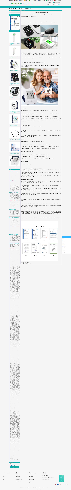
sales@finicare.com (57, 2)
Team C (63, 247)
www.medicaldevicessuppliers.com (48, 477)
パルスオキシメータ (19, 479)
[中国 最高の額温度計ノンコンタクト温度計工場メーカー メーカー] (14, 37)
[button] (19, 23)
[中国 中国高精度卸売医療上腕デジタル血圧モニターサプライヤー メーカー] (14, 105)
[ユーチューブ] (10, 465)
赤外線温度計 (18, 476)
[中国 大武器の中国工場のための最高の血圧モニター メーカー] (14, 77)
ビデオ (49, 6)
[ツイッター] (14, 465)
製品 (24, 6)
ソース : (36, 14)
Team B (63, 243)
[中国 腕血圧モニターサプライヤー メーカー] (14, 161)
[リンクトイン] (11, 465)
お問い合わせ (36, 6)
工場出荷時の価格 (31, 479)
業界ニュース (16, 8)
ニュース (29, 6)
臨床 (29, 482)
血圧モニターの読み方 (25, 262)
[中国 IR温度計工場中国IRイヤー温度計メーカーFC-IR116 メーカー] (14, 51)
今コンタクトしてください (15, 467)
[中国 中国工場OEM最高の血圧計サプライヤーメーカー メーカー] (14, 119)
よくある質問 (43, 6)
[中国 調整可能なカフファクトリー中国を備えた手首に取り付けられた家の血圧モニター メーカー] (14, 91)
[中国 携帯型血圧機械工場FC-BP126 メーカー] (14, 64)
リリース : (45, 14)
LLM (3, 479)
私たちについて (18, 6)
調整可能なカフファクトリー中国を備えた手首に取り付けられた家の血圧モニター (15, 98)
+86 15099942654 (50, 2)
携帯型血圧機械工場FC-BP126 (14, 70)
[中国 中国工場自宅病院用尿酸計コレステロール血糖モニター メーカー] (14, 147)
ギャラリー (4, 476)
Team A (63, 238)
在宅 (10, 8)
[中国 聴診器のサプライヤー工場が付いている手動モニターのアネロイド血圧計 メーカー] (14, 132)
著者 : (30, 14)
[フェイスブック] (13, 465)
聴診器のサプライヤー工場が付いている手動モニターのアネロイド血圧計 (15, 140)
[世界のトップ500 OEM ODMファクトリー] (15, 4)
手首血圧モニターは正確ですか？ (27, 263)
